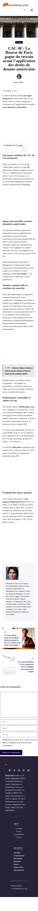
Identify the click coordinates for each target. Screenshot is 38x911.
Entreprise (17, 861)
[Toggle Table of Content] (22, 149)
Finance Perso (18, 867)
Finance (19, 42)
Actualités (17, 853)
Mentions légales (16, 886)
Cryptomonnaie (19, 855)
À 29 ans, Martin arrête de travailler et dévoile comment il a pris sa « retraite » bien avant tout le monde (12, 640)
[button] (24, 10)
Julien (21, 82)
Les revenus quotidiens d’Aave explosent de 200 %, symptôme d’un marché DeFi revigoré (25, 666)
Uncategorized (19, 870)
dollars (31, 513)
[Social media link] (10, 770)
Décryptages (18, 858)
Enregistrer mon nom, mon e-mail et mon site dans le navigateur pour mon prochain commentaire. (19, 743)
